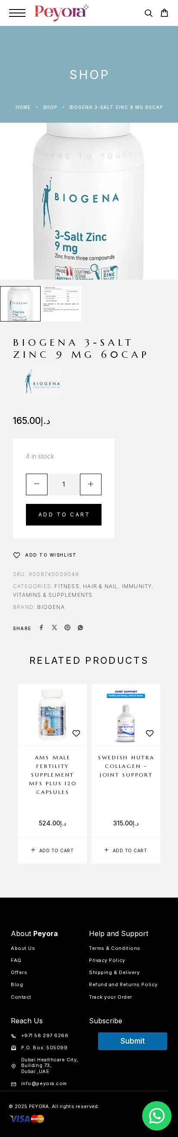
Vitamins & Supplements (52, 595)
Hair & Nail (100, 586)
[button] (52, 850)
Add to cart (64, 514)
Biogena (50, 607)
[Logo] (62, 13)
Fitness (66, 586)
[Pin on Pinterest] (67, 628)
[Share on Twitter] (54, 628)
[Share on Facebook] (41, 628)
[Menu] (17, 13)
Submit (133, 1041)
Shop (50, 107)
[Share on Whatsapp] (80, 628)
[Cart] (164, 14)
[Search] (148, 14)
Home (23, 107)
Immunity (137, 586)
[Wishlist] (76, 733)
